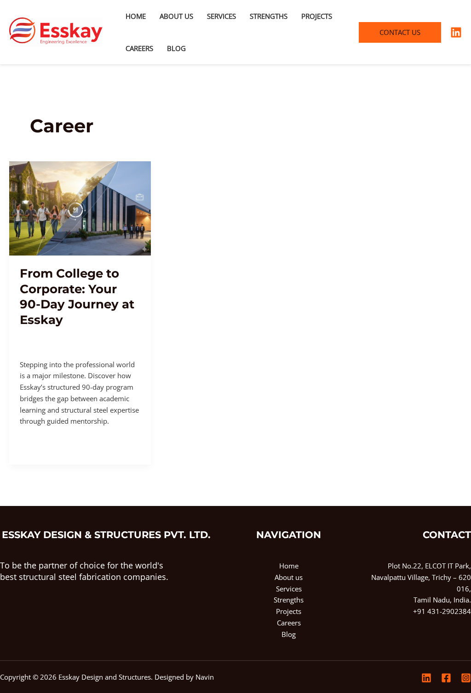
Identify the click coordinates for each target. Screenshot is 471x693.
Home (136, 16)
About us (176, 16)
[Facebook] (446, 678)
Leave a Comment (48, 335)
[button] (400, 32)
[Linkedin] (456, 32)
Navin (204, 677)
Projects (316, 16)
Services (221, 16)
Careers (139, 48)
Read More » (39, 442)
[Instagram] (466, 678)
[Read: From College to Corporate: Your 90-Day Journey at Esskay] (80, 207)
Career (93, 335)
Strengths (268, 16)
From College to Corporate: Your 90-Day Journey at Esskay (77, 296)
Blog (176, 48)
